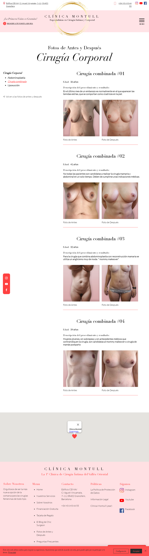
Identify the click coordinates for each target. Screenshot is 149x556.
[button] (19, 24)
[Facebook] (145, 3)
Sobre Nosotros (44, 502)
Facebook (130, 509)
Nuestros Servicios (46, 496)
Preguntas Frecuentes (47, 541)
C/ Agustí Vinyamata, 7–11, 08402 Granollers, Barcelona (73, 496)
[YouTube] (141, 3)
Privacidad (12, 552)
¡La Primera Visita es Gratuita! (20, 19)
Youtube (129, 499)
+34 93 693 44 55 (70, 505)
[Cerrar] (145, 551)
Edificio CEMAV (69, 489)
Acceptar (136, 551)
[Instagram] (136, 3)
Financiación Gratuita (47, 508)
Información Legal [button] (99, 499)
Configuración (121, 551)
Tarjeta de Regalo (45, 515)
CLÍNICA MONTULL (72, 16)
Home (40, 489)
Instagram (130, 489)
